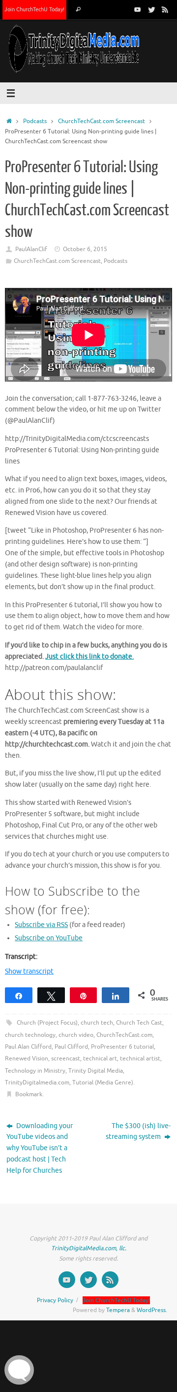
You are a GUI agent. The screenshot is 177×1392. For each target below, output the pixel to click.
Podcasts (35, 121)
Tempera (118, 1310)
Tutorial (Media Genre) (102, 1082)
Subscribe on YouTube (49, 938)
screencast (65, 1058)
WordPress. (152, 1310)
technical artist (140, 1058)
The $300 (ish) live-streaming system (138, 1131)
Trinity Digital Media (95, 1071)
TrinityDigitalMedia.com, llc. (88, 1248)
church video (76, 1035)
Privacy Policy (55, 1300)
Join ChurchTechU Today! (34, 9)
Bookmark (28, 1094)
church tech (97, 1023)
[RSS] (165, 9)
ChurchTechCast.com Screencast (101, 121)
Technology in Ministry (35, 1071)
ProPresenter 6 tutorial (122, 1047)
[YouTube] (138, 9)
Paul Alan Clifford (28, 1047)
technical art (100, 1058)
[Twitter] (151, 9)
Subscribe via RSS (41, 925)
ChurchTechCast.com (124, 1035)
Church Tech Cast (139, 1023)
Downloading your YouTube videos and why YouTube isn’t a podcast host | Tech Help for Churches (39, 1148)
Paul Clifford (71, 1047)
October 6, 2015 (85, 249)
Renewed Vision (26, 1058)
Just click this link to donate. (89, 656)
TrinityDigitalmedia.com (37, 1082)
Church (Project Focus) (47, 1023)
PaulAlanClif (31, 249)
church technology (30, 1035)
